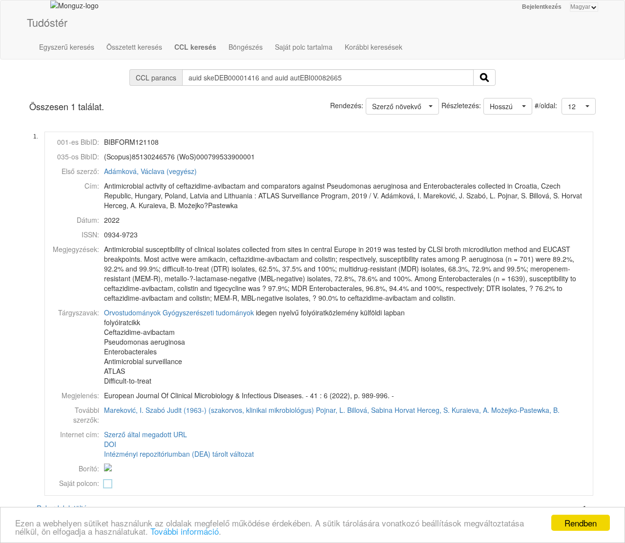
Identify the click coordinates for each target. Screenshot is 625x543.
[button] (579, 106)
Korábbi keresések (373, 47)
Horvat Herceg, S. (422, 410)
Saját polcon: (79, 483)
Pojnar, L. (330, 410)
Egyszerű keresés (66, 47)
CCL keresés (195, 47)
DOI (110, 444)
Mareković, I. (124, 410)
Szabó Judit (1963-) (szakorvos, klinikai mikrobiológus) (230, 410)
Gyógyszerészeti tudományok (208, 312)
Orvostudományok (132, 312)
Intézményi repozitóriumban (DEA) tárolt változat (179, 454)
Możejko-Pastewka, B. (525, 410)
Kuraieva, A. (470, 410)
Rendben (580, 523)
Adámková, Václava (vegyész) (150, 171)
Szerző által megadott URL (145, 434)
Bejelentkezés (542, 6)
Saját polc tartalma (304, 47)
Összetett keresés (134, 47)
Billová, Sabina (370, 410)
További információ (184, 531)
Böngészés (246, 47)
